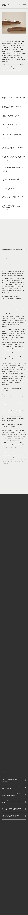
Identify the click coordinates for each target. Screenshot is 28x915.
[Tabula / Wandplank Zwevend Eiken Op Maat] (14, 94)
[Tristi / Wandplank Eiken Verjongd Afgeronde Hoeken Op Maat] (14, 184)
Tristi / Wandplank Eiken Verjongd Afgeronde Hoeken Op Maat (13, 187)
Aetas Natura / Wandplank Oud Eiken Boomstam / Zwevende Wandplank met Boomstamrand (14, 147)
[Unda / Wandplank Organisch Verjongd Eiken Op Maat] (14, 113)
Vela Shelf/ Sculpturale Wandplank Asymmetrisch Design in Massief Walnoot (13, 169)
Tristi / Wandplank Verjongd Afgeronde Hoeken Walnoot (11, 178)
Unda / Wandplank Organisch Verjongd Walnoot (11, 125)
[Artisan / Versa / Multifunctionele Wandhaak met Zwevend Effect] (14, 193)
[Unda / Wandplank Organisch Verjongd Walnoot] (14, 122)
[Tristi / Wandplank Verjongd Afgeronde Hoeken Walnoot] (14, 175)
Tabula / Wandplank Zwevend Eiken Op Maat (13, 98)
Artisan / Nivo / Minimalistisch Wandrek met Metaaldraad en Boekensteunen (11, 206)
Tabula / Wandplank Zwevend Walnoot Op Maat (11, 107)
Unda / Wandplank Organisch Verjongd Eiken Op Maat (11, 116)
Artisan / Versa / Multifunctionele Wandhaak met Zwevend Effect (12, 197)
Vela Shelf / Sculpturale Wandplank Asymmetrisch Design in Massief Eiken (13, 157)
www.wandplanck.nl (7, 346)
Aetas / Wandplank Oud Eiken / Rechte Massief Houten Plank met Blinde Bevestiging (13, 136)
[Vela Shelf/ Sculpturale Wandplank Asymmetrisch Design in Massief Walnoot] (14, 164)
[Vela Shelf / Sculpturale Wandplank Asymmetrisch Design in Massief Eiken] (14, 154)
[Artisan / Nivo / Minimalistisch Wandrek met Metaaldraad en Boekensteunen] (14, 202)
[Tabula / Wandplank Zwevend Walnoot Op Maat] (14, 104)
